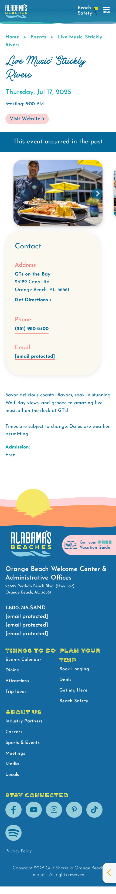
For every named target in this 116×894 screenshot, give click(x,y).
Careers (13, 732)
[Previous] (24, 193)
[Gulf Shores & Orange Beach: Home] (16, 12)
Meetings (15, 753)
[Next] (97, 193)
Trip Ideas (16, 691)
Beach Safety (73, 701)
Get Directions (31, 300)
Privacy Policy (18, 851)
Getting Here (73, 690)
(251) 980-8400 (32, 329)
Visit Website (25, 119)
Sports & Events (22, 742)
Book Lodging (74, 669)
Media (12, 764)
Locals (12, 774)
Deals (65, 680)
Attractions (17, 681)
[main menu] (106, 10)
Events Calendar (23, 659)
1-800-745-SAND (25, 608)
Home (12, 37)
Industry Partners (24, 721)
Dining (12, 670)
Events (38, 37)
